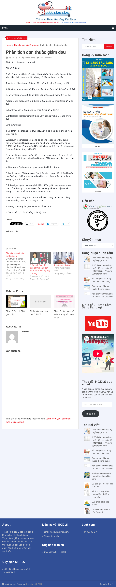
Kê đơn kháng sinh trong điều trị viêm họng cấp (100, 494)
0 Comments (46, 58)
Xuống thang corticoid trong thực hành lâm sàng (102, 476)
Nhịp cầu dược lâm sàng (13, 584)
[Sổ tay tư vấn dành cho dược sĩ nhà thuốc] (98, 147)
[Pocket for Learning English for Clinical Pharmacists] (98, 192)
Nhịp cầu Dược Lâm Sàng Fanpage (97, 306)
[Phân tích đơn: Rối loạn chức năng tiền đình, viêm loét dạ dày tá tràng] (40, 258)
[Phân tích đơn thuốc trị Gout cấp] (18, 266)
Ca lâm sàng (32, 45)
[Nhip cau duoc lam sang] (98, 323)
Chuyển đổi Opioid (62, 265)
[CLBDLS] (98, 221)
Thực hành (19, 45)
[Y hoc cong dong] (98, 208)
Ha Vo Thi (16, 58)
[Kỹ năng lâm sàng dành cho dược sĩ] (98, 100)
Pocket (40, 224)
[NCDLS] (58, 12)
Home (8, 45)
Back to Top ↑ (107, 584)
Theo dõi (90, 413)
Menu (5, 28)
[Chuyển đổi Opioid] (63, 258)
